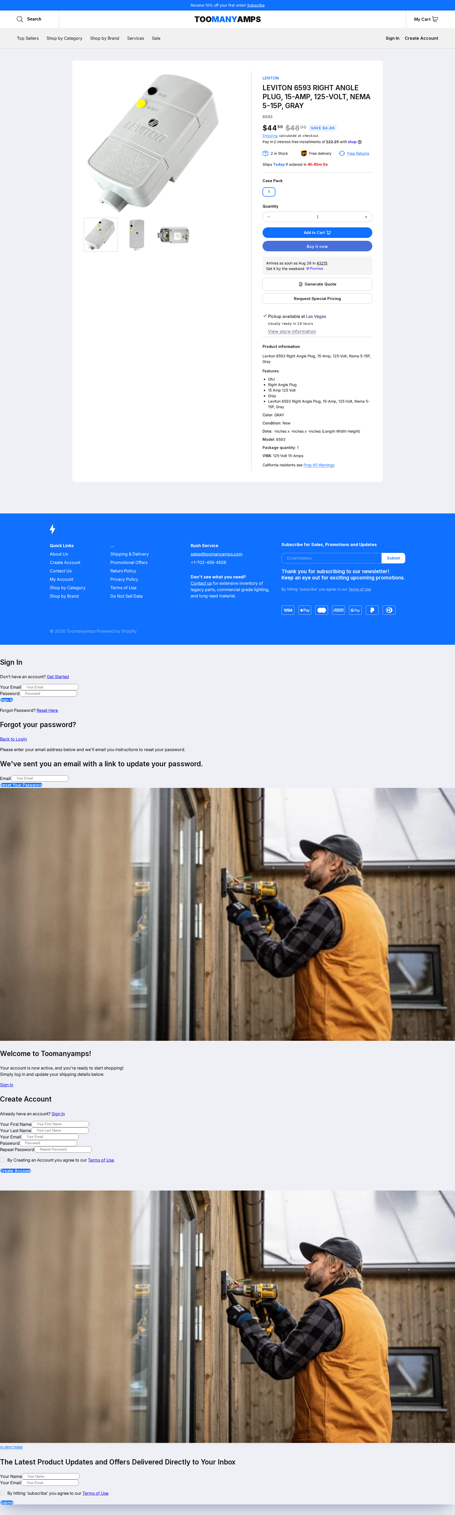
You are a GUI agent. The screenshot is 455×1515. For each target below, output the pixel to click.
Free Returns (358, 153)
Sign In (392, 38)
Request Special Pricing (317, 298)
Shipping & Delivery (129, 554)
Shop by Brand (64, 596)
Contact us (201, 583)
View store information (292, 331)
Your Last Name (15, 1130)
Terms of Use (123, 587)
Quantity (270, 206)
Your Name (11, 1476)
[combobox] (52, 19)
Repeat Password (17, 1149)
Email (5, 778)
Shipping (270, 136)
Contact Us (61, 570)
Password (9, 693)
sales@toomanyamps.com (217, 554)
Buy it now (317, 246)
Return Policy (123, 570)
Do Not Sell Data (126, 596)
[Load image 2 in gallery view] (137, 234)
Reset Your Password (21, 785)
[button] (435, 19)
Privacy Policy (124, 579)
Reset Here (47, 710)
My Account (61, 579)
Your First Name (15, 1124)
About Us (59, 554)
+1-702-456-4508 (208, 562)
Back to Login (13, 739)
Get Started (58, 676)
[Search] (20, 19)
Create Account (421, 38)
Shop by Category (68, 587)
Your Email (10, 687)
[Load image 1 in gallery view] (100, 234)
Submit (393, 558)
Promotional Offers (128, 562)
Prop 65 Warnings (319, 465)
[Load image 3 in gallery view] (173, 234)
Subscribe (256, 5)
